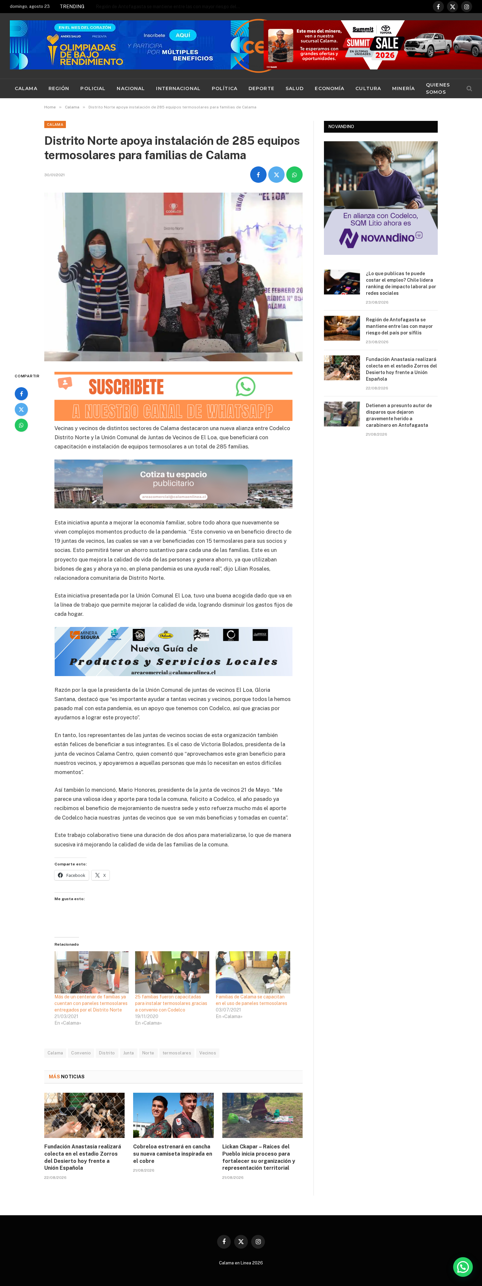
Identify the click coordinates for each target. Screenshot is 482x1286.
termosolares (177, 1052)
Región (59, 88)
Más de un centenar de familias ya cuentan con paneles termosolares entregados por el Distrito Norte (91, 1003)
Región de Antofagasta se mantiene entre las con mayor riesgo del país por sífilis (399, 326)
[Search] (468, 88)
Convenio (81, 1052)
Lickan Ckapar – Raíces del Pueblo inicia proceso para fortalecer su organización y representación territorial (258, 1157)
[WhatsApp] (21, 425)
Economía (329, 88)
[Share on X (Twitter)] (276, 174)
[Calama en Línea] (258, 46)
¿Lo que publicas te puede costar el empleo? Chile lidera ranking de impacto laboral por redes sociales (401, 283)
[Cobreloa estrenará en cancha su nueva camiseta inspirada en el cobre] (173, 1115)
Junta (128, 1052)
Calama (26, 88)
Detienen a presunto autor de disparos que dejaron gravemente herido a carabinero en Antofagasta (399, 415)
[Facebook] (21, 393)
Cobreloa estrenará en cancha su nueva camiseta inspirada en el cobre (172, 1154)
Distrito (107, 1052)
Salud (295, 88)
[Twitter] (21, 409)
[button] (463, 1267)
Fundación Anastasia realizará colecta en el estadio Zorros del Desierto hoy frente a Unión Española (169, 6)
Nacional (131, 88)
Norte (148, 1052)
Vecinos (207, 1052)
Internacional (178, 88)
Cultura (368, 88)
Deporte (261, 88)
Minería (403, 88)
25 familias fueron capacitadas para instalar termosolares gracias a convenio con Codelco (171, 1003)
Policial (93, 88)
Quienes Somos (438, 88)
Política (224, 88)
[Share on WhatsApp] (294, 174)
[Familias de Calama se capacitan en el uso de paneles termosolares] (253, 972)
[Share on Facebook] (258, 174)
